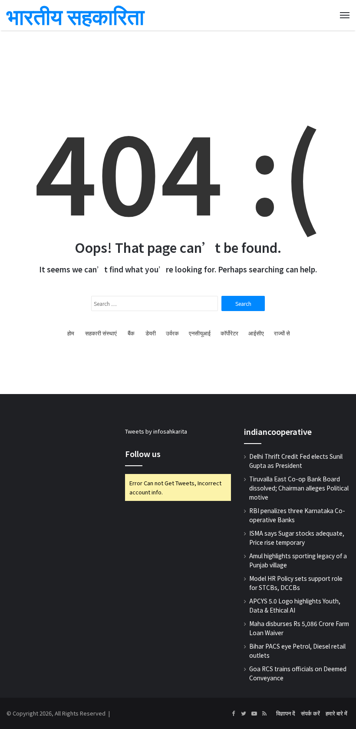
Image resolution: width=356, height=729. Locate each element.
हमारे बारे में (336, 713)
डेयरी (150, 333)
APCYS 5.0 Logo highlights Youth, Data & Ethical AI (294, 605)
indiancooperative (278, 431)
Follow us (143, 453)
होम (70, 333)
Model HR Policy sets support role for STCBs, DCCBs (296, 583)
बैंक (131, 333)
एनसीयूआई (200, 333)
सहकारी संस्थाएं (101, 333)
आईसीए (256, 333)
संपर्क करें (310, 713)
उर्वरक (172, 333)
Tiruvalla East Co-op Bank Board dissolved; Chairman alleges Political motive (299, 487)
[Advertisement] (178, 52)
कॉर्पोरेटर (229, 333)
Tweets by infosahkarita (156, 431)
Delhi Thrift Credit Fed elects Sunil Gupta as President (296, 461)
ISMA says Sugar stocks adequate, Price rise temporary (296, 538)
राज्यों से (282, 333)
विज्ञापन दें (285, 713)
